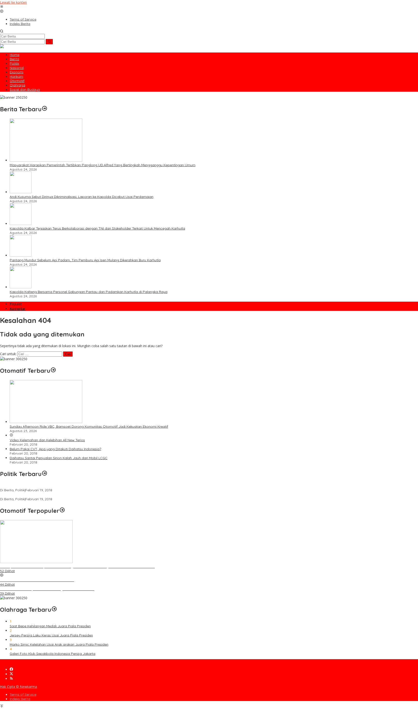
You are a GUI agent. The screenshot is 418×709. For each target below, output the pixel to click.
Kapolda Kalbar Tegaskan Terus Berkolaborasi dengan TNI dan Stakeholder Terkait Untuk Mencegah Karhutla (97, 228)
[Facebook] (11, 669)
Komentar (17, 308)
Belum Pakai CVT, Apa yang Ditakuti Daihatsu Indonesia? (55, 449)
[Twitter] (11, 674)
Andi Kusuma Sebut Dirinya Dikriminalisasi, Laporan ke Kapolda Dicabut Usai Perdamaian (81, 196)
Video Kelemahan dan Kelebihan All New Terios (47, 440)
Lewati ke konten (13, 2)
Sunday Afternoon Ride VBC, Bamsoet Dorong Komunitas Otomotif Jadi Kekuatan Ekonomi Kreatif (89, 426)
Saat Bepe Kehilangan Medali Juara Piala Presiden (50, 626)
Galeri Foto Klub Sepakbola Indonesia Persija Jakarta (52, 653)
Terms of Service (23, 694)
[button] (49, 41)
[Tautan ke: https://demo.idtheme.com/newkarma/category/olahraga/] (54, 609)
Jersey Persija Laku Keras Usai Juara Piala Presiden (51, 635)
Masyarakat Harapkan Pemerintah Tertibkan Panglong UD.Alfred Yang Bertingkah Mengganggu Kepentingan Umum (102, 165)
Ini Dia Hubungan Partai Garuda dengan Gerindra (39, 486)
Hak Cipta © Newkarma (18, 686)
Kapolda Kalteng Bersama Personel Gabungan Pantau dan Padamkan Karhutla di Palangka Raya (88, 292)
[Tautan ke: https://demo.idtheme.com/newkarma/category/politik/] (44, 474)
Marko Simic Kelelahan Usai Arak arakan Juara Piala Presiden (59, 644)
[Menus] (1, 7)
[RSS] (11, 678)
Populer (16, 304)
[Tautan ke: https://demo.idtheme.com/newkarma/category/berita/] (44, 109)
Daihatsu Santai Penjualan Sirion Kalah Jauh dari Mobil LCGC (58, 458)
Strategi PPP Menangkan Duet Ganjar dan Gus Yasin (41, 495)
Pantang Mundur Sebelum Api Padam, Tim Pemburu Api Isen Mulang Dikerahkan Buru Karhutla (85, 260)
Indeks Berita (20, 699)
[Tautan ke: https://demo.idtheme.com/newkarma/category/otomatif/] (53, 370)
